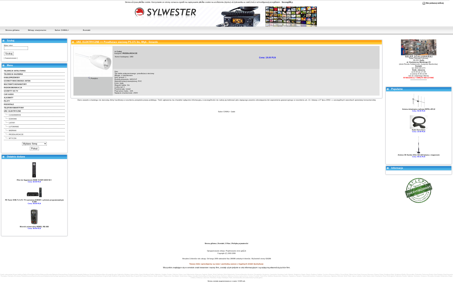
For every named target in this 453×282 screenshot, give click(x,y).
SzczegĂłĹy (287, 2)
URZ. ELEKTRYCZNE (87, 42)
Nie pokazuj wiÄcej (434, 3)
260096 (233, 259)
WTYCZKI (12, 138)
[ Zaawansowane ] (11, 58)
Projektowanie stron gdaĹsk (236, 251)
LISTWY (12, 123)
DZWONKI (13, 119)
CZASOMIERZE (15, 115)
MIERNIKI (12, 130)
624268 (268, 259)
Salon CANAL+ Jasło (226, 112)
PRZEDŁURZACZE (16, 134)
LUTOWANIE (14, 127)
